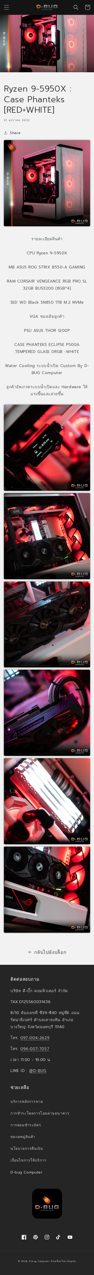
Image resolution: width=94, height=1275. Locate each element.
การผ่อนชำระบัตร (25, 1125)
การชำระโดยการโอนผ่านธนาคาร (39, 1113)
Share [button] (15, 133)
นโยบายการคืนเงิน (26, 1148)
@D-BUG (37, 1071)
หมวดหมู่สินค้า (22, 1137)
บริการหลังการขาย (26, 1101)
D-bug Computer (26, 1172)
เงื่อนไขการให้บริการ (28, 1160)
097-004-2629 (34, 1038)
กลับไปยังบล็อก (50, 952)
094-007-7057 (34, 1049)
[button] (6, 7)
